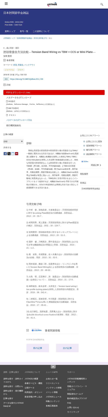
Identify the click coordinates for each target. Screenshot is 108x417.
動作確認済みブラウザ (77, 398)
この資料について (41, 31)
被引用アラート (93, 149)
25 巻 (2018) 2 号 (40, 38)
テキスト (12, 115)
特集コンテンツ (53, 401)
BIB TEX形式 (13, 108)
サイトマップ (73, 412)
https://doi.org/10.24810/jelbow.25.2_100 (26, 79)
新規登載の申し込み (33, 396)
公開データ (29, 387)
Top (53, 367)
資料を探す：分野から (13, 386)
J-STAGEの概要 (31, 378)
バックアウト (29, 65)
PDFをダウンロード (18, 92)
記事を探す (8, 398)
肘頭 (15, 65)
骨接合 (20, 65)
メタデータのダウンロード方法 (19, 120)
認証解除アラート (94, 154)
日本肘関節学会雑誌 (24, 38)
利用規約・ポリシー (33, 392)
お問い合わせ (73, 407)
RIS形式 (11, 101)
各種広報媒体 (52, 405)
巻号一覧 (24, 31)
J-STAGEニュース (53, 396)
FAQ (69, 403)
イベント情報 (52, 392)
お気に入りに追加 (94, 141)
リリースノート (53, 383)
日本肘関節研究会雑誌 (91, 188)
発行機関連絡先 (13, 125)
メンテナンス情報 (54, 387)
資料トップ (10, 31)
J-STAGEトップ (9, 38)
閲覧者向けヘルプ (75, 393)
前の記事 (37, 348)
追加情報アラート (94, 145)
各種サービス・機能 (33, 383)
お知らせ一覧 (52, 378)
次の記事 (67, 348)
